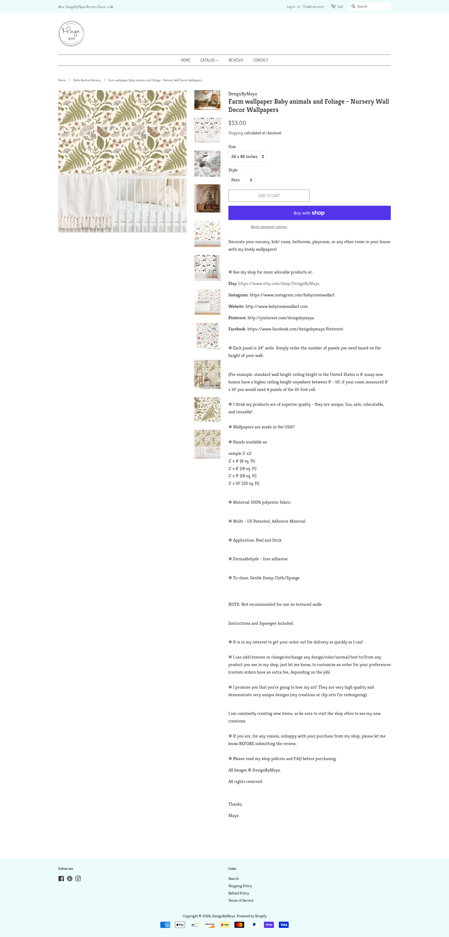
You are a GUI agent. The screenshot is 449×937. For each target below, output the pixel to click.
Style (232, 170)
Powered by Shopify (252, 916)
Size (232, 146)
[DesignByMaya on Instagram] (78, 879)
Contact (260, 60)
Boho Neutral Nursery (87, 80)
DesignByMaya (223, 916)
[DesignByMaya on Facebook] (61, 879)
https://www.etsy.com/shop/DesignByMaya (278, 283)
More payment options (269, 226)
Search (233, 878)
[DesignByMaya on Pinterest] (69, 879)
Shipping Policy (240, 885)
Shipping (235, 133)
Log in (291, 6)
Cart (340, 6)
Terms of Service (240, 900)
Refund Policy (238, 893)
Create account (313, 6)
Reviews (236, 60)
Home (185, 60)
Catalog (208, 60)
